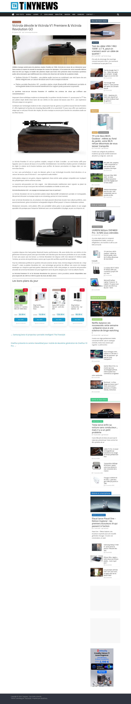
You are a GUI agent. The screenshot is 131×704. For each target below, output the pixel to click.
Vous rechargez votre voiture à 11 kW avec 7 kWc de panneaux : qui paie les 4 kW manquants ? (111, 355)
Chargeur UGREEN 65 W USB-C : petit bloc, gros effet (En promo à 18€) (111, 480)
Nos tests (20, 14)
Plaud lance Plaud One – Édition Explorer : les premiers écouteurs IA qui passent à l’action (104, 522)
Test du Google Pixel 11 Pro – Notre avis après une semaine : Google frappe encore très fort (111, 73)
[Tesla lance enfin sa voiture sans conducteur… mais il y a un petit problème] (105, 404)
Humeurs (80, 14)
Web (73, 14)
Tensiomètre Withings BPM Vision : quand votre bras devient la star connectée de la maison (110, 467)
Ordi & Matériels (103, 132)
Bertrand (105, 148)
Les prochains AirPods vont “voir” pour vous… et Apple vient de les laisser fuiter (111, 572)
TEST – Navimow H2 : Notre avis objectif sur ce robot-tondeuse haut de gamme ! (111, 98)
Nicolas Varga (107, 56)
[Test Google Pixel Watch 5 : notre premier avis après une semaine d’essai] (96, 82)
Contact (89, 14)
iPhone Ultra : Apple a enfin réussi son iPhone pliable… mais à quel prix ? (111, 560)
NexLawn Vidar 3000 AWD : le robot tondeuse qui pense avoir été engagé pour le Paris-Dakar (111, 179)
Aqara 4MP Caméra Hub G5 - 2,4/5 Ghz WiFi (58, 307)
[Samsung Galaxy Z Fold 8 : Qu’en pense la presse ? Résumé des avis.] (96, 544)
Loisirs (35, 14)
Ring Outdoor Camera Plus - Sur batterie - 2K (76, 307)
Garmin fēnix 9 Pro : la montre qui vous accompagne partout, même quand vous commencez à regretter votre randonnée (105, 370)
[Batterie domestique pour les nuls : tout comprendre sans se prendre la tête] (96, 189)
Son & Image (48, 14)
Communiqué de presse (31, 32)
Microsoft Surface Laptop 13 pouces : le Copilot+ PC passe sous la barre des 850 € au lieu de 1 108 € (111, 284)
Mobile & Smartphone (99, 515)
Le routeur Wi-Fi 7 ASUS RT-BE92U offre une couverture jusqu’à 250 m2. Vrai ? (111, 270)
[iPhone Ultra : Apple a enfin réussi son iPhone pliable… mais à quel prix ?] (96, 556)
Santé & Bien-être (97, 421)
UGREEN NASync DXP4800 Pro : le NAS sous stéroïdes (105, 231)
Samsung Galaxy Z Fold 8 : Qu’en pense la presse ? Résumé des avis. (111, 547)
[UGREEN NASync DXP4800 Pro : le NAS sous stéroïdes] (105, 209)
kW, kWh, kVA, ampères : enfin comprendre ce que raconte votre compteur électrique (111, 165)
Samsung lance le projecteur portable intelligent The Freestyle (38, 334)
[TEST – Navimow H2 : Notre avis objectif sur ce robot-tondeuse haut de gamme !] (96, 94)
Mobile (28, 14)
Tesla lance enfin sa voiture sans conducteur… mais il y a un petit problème (105, 428)
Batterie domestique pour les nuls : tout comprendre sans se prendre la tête (110, 192)
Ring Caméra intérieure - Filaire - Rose (39, 307)
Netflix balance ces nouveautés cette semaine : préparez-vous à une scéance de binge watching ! (105, 327)
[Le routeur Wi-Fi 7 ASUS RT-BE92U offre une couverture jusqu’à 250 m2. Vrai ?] (96, 267)
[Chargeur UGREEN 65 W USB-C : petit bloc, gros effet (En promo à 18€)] (96, 477)
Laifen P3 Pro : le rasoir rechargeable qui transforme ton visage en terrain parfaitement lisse (111, 452)
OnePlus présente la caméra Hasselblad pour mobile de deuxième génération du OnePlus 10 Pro (49, 344)
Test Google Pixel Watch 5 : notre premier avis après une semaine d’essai (111, 85)
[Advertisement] (105, 598)
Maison (67, 14)
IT (41, 14)
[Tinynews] (13, 14)
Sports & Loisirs (97, 319)
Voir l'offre (21, 319)
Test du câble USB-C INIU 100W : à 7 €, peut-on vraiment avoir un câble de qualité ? (105, 50)
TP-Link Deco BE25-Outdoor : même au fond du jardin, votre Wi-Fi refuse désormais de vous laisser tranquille (104, 140)
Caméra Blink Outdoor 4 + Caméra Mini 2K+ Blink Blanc (20, 307)
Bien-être (58, 14)
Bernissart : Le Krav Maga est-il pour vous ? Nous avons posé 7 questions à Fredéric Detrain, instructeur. (111, 386)
